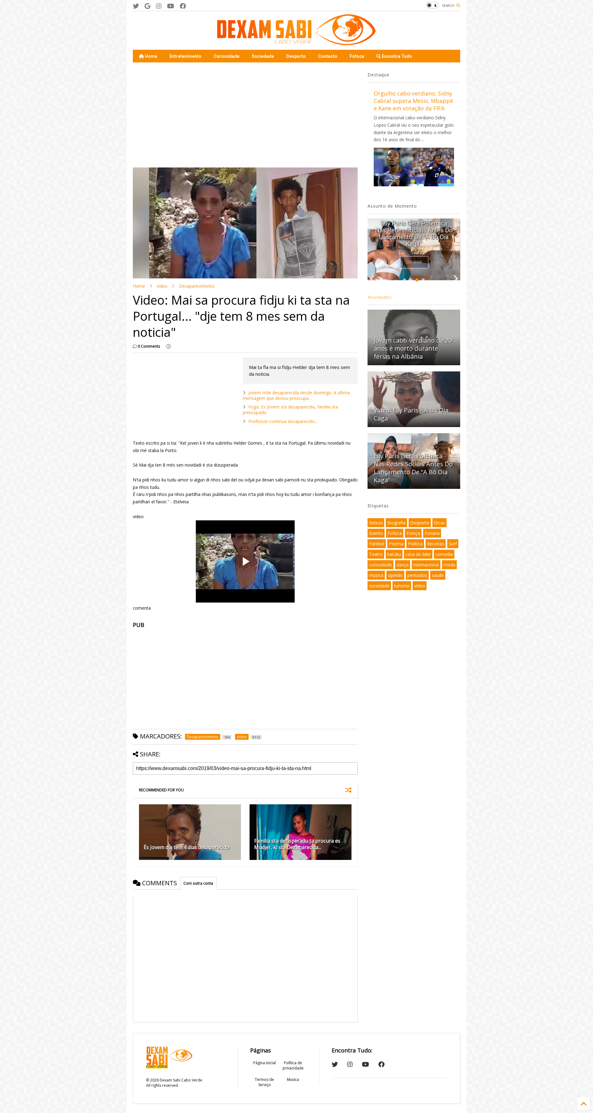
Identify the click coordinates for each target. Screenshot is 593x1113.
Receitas (435, 544)
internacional (426, 565)
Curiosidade (226, 56)
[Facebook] (183, 6)
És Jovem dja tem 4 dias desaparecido (186, 847)
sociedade (379, 586)
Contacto (327, 56)
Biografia (396, 523)
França (413, 533)
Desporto (296, 56)
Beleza (376, 523)
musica (376, 575)
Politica (415, 544)
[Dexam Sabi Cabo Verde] (296, 42)
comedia (444, 554)
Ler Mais (414, 262)
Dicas (439, 523)
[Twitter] (136, 6)
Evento (376, 533)
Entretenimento (185, 56)
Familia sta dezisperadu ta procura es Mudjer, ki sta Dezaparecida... (297, 844)
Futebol (376, 544)
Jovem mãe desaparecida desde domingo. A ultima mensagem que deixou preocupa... (296, 395)
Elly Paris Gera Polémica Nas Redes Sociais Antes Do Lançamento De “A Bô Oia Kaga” (414, 233)
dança (403, 565)
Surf (453, 544)
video (162, 286)
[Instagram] (159, 6)
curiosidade (380, 565)
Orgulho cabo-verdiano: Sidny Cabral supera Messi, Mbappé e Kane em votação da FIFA (413, 101)
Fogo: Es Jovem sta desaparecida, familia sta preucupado (290, 409)
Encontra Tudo (396, 56)
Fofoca (357, 56)
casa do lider (418, 554)
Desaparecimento (197, 286)
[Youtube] (170, 6)
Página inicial (264, 1062)
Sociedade (263, 56)
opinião (395, 575)
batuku (394, 554)
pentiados (417, 575)
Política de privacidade (293, 1065)
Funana (432, 533)
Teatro (376, 554)
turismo (402, 586)
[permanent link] (168, 346)
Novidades (380, 297)
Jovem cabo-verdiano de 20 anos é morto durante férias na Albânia (413, 348)
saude (438, 575)
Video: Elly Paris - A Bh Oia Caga (411, 414)
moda (449, 565)
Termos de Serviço (264, 1082)
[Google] (147, 6)
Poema (396, 544)
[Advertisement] (245, 115)
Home (150, 56)
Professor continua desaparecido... (283, 421)
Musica (293, 1079)
